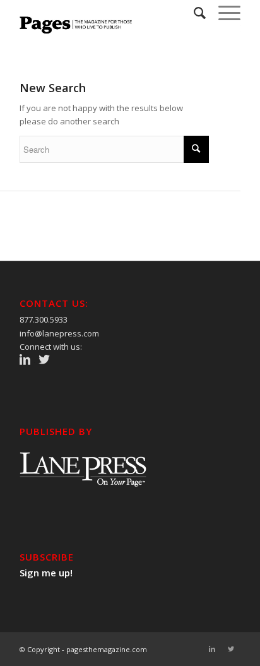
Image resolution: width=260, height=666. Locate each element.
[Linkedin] (212, 648)
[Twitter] (231, 648)
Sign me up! (46, 572)
